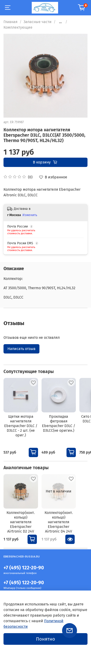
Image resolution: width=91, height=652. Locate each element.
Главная (11, 22)
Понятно (45, 639)
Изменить (29, 215)
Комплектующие (18, 27)
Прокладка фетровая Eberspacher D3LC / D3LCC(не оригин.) (58, 423)
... (60, 22)
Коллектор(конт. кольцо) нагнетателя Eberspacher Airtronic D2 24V (21, 521)
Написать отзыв (21, 348)
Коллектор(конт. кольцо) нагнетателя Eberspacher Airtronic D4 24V (59, 521)
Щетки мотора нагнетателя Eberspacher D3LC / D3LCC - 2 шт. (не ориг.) (20, 425)
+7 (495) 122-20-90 (24, 568)
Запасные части (38, 22)
